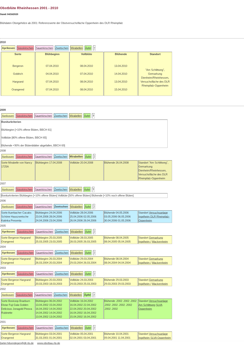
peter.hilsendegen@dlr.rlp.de (17, 343)
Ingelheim (144, 216)
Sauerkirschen (44, 48)
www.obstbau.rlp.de (48, 343)
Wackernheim (160, 241)
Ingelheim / (144, 241)
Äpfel (88, 48)
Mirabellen (77, 48)
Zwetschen (61, 48)
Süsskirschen (25, 48)
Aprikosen (8, 115)
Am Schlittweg (146, 304)
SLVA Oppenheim (160, 337)
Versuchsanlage (158, 212)
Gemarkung (156, 237)
